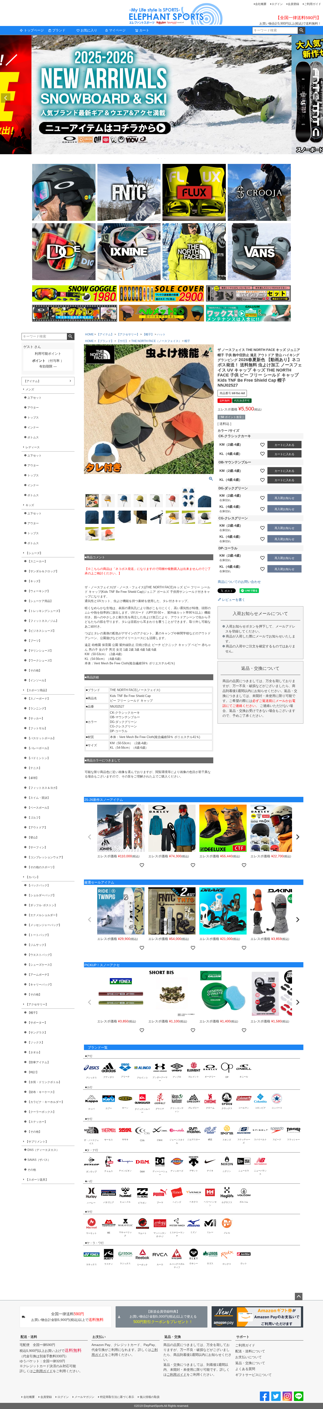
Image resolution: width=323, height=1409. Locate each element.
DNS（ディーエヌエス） (43, 1150)
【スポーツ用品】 (37, 690)
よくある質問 (245, 1369)
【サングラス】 (37, 1032)
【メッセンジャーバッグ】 (44, 925)
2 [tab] (162, 158)
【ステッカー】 (37, 1121)
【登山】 (33, 837)
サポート (242, 1337)
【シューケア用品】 (40, 601)
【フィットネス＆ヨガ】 (43, 788)
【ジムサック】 (37, 945)
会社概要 (260, 4)
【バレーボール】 (38, 748)
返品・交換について (250, 1363)
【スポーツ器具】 (37, 1179)
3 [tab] (165, 158)
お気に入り (89, 30)
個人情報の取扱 (150, 1397)
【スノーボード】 (38, 698)
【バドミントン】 (38, 758)
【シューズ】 (34, 553)
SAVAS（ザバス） (39, 1159)
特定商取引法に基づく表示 (117, 1397)
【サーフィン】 (37, 847)
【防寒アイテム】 (38, 1062)
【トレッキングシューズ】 (44, 611)
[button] (89, 837)
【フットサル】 (37, 728)
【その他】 (34, 670)
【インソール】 (37, 680)
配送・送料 (29, 1337)
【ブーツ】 (34, 640)
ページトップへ (298, 1296)
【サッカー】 (35, 718)
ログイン (277, 4)
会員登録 (293, 4)
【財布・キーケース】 (41, 1092)
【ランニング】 (37, 708)
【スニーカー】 (37, 561)
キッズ (30, 505)
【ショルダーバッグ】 (41, 895)
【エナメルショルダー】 (43, 915)
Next (317, 98)
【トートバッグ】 (38, 935)
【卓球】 (33, 778)
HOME (89, 334)
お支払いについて (248, 1357)
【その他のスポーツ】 (41, 867)
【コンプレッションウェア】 (45, 857)
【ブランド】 (105, 341)
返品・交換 (172, 1337)
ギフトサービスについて (253, 1375)
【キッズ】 (34, 581)
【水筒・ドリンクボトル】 (44, 1082)
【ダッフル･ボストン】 (42, 905)
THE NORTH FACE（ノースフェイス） (156, 341)
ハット (161, 334)
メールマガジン (84, 1397)
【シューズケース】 (40, 964)
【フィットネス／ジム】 (43, 621)
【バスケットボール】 (41, 738)
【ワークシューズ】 (40, 660)
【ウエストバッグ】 (40, 954)
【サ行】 (122, 341)
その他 (31, 1169)
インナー (33, 427)
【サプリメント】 (37, 1141)
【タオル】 (34, 1052)
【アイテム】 (32, 381)
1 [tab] (158, 158)
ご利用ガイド (312, 4)
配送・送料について (250, 1351)
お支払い (99, 1337)
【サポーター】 (37, 1022)
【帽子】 (33, 1012)
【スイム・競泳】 (38, 797)
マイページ (117, 30)
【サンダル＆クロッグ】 (43, 571)
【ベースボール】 (38, 807)
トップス (33, 417)
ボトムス (33, 437)
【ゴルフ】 (34, 817)
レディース (33, 447)
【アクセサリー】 (37, 1004)
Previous (5, 98)
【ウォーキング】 (38, 591)
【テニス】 (34, 768)
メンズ (30, 389)
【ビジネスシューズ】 (41, 630)
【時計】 (33, 1072)
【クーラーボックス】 (41, 1112)
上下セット (34, 397)
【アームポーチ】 (38, 974)
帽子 (187, 341)
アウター (33, 407)
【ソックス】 (35, 1042)
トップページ (34, 30)
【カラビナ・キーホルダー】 (45, 1102)
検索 (301, 30)
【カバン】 (33, 877)
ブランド (58, 30)
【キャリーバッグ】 (40, 984)
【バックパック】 (38, 885)
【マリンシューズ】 (40, 650)
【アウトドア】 (37, 827)
